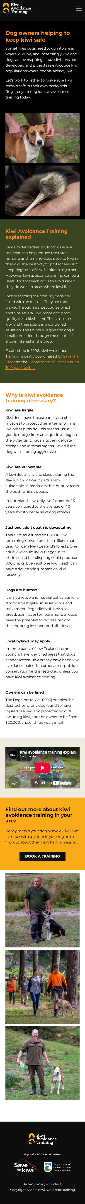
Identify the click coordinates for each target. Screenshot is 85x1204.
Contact (55, 1184)
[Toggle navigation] (79, 8)
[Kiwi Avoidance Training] (17, 8)
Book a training (42, 856)
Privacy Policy (35, 1184)
